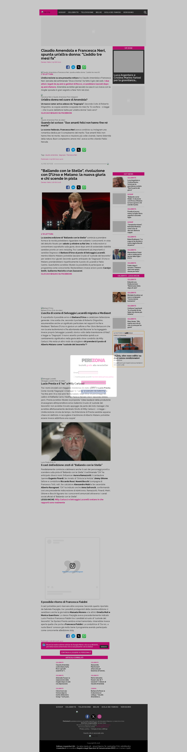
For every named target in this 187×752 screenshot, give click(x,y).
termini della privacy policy (103, 377)
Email (76, 373)
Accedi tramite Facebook (94, 391)
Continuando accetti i (94, 377)
